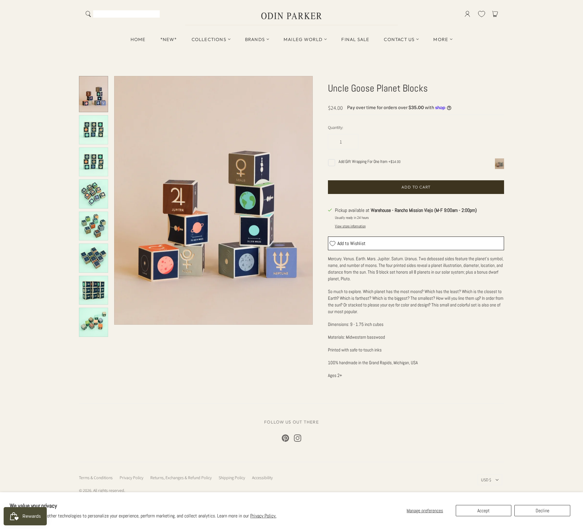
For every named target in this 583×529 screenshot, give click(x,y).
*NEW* (168, 39)
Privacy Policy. (263, 516)
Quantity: (335, 127)
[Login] (467, 14)
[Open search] (88, 14)
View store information (350, 226)
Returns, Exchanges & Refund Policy (181, 477)
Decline (542, 510)
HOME (138, 39)
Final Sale (355, 39)
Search (154, 14)
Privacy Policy (131, 477)
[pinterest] (285, 438)
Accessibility (262, 477)
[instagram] (297, 438)
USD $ (486, 479)
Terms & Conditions (96, 477)
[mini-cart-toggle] (496, 14)
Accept (483, 510)
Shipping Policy (232, 477)
